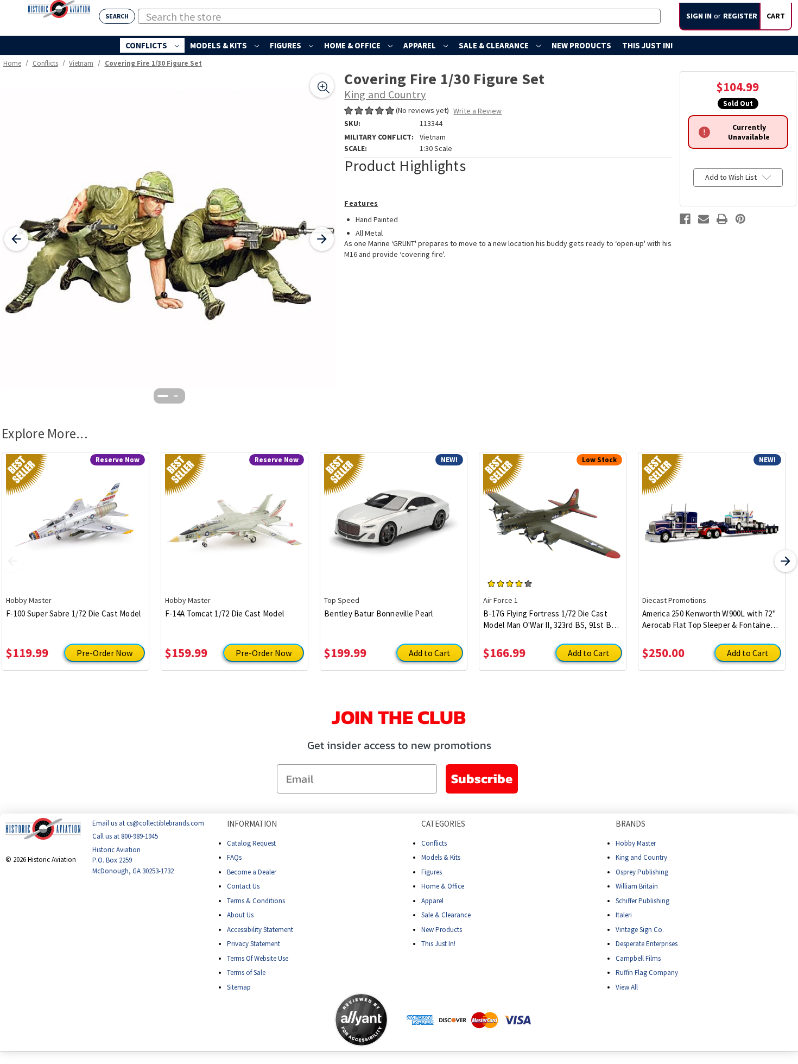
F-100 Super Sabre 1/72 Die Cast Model (73, 613)
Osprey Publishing (642, 871)
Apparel (420, 45)
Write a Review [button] (477, 111)
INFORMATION (252, 824)
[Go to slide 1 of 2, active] (162, 396)
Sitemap (239, 986)
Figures (286, 45)
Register (740, 16)
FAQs (234, 857)
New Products (581, 45)
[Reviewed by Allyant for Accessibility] (361, 1019)
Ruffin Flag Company (647, 972)
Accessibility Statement (260, 929)
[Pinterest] (740, 218)
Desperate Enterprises (646, 943)
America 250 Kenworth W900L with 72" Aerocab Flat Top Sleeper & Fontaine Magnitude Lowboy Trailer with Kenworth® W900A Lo (709, 619)
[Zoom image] (322, 86)
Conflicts (147, 45)
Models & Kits (219, 45)
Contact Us (243, 886)
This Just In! (647, 45)
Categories (443, 824)
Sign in (699, 16)
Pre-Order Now (104, 652)
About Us (240, 915)
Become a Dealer (251, 871)
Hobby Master (636, 842)
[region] (169, 238)
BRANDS (630, 824)
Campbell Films (638, 957)
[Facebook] (685, 218)
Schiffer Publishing (642, 900)
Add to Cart (430, 652)
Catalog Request (251, 842)
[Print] (722, 218)
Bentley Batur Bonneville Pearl (378, 613)
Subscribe (481, 778)
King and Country (641, 857)
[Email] (703, 218)
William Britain (637, 886)
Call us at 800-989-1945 (125, 836)
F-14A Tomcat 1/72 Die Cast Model (224, 613)
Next (785, 561)
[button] (291, 1019)
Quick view (75, 515)
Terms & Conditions (256, 900)
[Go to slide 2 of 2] (175, 396)
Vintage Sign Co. (640, 929)
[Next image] (322, 239)
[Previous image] (16, 239)
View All (627, 986)
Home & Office (353, 45)
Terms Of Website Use (257, 957)
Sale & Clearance (494, 45)
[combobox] (399, 16)
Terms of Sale (246, 972)
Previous (12, 561)
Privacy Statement (253, 943)
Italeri (624, 915)
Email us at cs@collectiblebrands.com (148, 823)
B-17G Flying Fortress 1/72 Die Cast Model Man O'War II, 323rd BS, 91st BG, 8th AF (551, 619)
